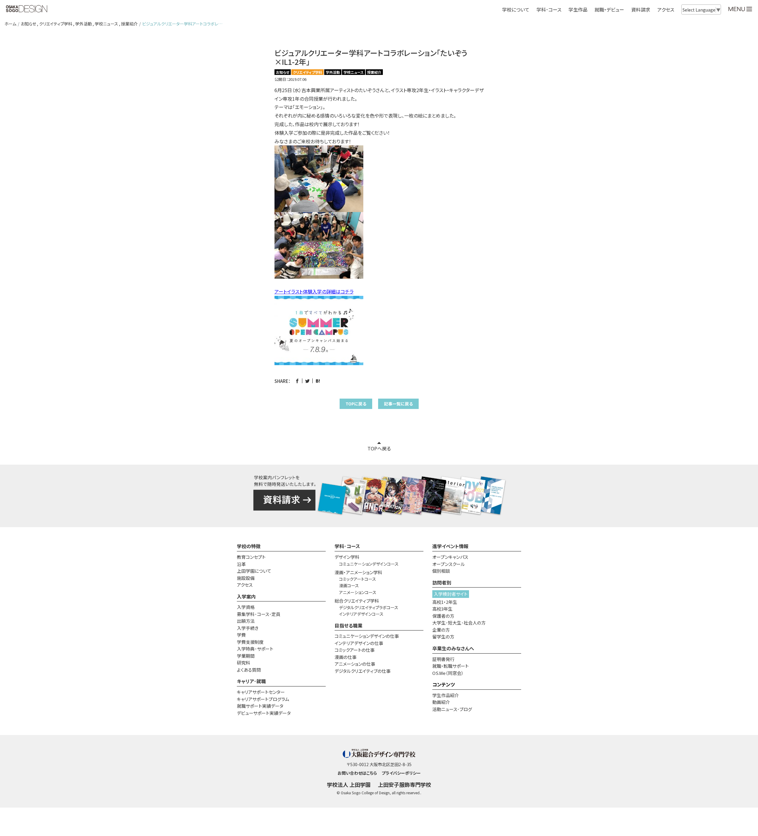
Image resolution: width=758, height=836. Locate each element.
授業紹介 (129, 24)
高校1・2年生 (444, 602)
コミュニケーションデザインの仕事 (367, 636)
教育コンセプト (251, 557)
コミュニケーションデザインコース (369, 564)
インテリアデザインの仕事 (359, 643)
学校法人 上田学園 (349, 784)
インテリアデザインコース (361, 614)
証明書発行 (443, 659)
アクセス (665, 9)
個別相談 (441, 571)
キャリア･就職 (251, 681)
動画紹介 (441, 702)
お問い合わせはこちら (357, 773)
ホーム (10, 24)
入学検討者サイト (451, 594)
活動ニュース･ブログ (452, 709)
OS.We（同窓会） (448, 673)
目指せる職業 (348, 625)
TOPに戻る (356, 404)
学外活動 (83, 24)
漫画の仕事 (345, 657)
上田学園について (254, 571)
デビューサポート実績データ (264, 713)
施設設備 (246, 578)
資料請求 (640, 9)
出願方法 (246, 621)
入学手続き (247, 628)
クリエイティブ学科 (55, 24)
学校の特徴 (249, 546)
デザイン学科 (347, 557)
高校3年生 (442, 609)
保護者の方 (443, 616)
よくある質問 (249, 670)
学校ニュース (106, 24)
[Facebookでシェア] (297, 381)
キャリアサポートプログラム (263, 699)
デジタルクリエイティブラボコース (368, 607)
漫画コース (349, 585)
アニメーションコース (357, 592)
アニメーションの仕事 (355, 664)
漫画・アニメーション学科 (358, 572)
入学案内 (246, 596)
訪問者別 (441, 582)
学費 (241, 635)
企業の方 (441, 630)
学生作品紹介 (445, 695)
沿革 (241, 564)
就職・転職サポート (450, 666)
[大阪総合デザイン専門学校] (26, 9)
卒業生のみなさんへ (453, 648)
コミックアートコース (357, 579)
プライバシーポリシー (401, 773)
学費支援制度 (250, 642)
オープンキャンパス (450, 557)
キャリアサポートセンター (261, 692)
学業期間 (246, 656)
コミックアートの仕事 (355, 650)
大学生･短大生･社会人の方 (459, 623)
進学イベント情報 (450, 546)
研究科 (243, 663)
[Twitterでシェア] (307, 381)
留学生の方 (443, 636)
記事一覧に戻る (398, 404)
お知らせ (28, 24)
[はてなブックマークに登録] (318, 381)
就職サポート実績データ (260, 706)
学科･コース (347, 546)
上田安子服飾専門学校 (404, 784)
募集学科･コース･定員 (258, 614)
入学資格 (246, 607)
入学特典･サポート (255, 649)
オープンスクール (448, 564)
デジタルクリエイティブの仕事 (363, 671)
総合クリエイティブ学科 (357, 601)
